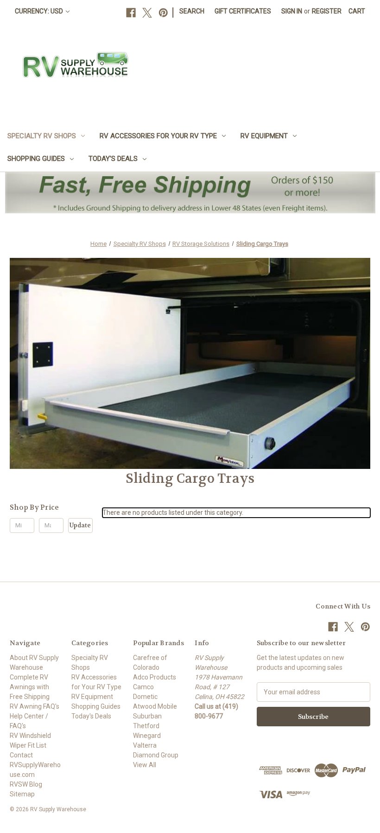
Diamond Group (155, 755)
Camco (143, 687)
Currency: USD (39, 11)
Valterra (145, 745)
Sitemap (22, 794)
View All (144, 765)
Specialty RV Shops (41, 136)
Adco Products (154, 677)
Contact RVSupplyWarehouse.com (35, 764)
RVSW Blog (26, 784)
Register (327, 11)
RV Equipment (264, 136)
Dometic (145, 696)
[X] (147, 13)
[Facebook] (131, 13)
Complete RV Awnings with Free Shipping (30, 686)
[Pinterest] (163, 13)
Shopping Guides (36, 158)
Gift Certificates (243, 11)
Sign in (291, 11)
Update (80, 525)
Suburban (147, 716)
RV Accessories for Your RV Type (158, 136)
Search (191, 11)
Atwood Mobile (155, 706)
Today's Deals (113, 158)
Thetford (146, 726)
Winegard (147, 735)
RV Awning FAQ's (34, 706)
